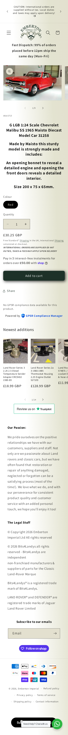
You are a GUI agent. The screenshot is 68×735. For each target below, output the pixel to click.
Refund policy (51, 688)
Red (10, 205)
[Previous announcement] (7, 11)
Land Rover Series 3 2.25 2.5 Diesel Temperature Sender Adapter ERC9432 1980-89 (14, 374)
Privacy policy (25, 695)
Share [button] (11, 291)
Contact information (47, 701)
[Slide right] (43, 108)
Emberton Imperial (28, 688)
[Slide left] (25, 108)
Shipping (24, 240)
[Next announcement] (60, 11)
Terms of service (46, 695)
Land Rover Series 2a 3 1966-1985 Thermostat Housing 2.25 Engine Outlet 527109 (42, 374)
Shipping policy (22, 701)
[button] (9, 33)
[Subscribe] (55, 633)
